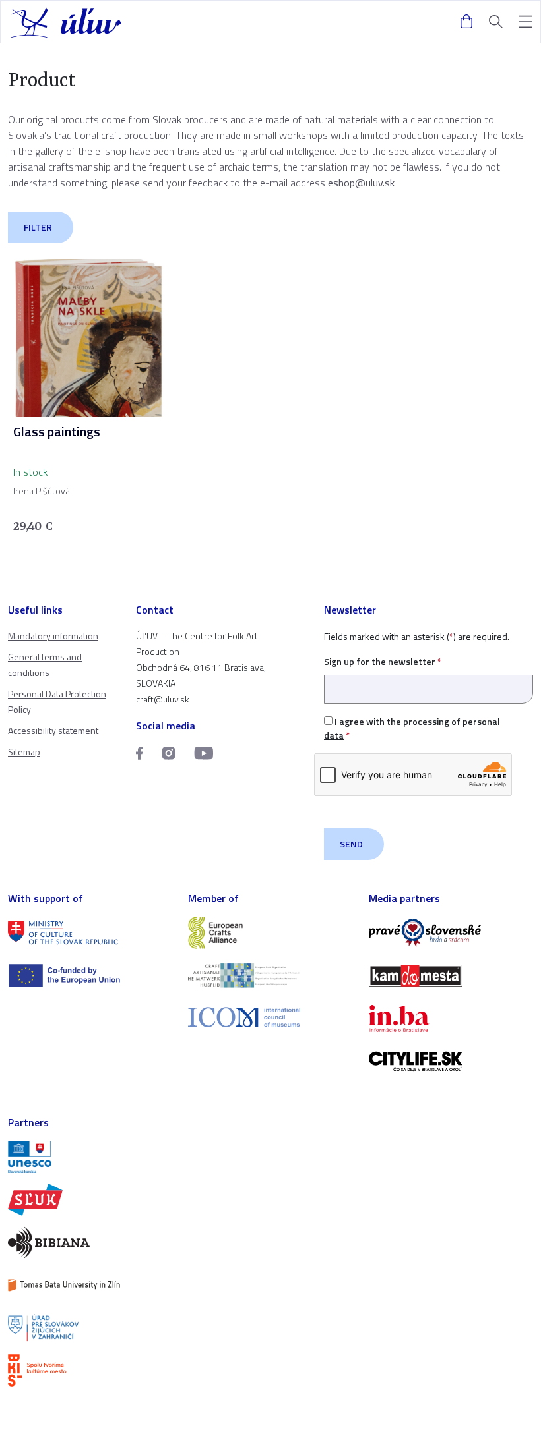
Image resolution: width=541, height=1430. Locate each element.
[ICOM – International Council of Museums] (270, 1017)
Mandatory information (53, 636)
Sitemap (24, 751)
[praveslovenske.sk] (451, 933)
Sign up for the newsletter (382, 661)
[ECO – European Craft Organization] (270, 975)
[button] (525, 22)
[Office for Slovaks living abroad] (90, 1328)
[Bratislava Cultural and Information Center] (90, 1370)
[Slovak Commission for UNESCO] (90, 1157)
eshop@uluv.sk (361, 182)
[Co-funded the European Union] (90, 975)
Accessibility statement (53, 730)
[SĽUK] (90, 1200)
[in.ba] (451, 1018)
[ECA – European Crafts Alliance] (270, 933)
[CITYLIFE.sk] (451, 1061)
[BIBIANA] (90, 1242)
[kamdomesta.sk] (451, 975)
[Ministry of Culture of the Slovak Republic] (90, 933)
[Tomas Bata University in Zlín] (90, 1285)
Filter (38, 227)
